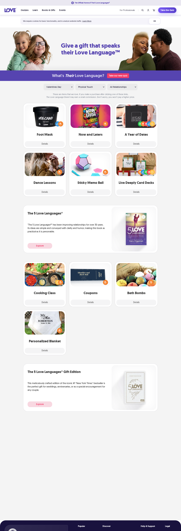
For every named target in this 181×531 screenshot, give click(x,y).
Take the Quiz (167, 10)
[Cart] (153, 10)
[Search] (142, 10)
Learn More (86, 21)
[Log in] (148, 10)
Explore (40, 245)
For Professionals (127, 10)
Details (45, 144)
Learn (35, 10)
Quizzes (25, 10)
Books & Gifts (48, 10)
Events (62, 10)
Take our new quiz (118, 75)
